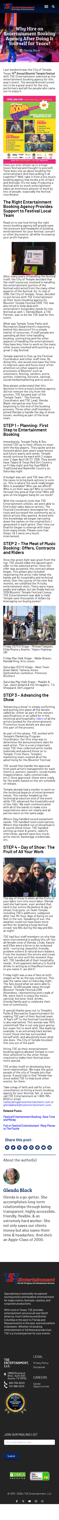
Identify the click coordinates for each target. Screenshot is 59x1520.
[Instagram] (36, 1501)
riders (40, 718)
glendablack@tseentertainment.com (27, 1105)
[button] (46, 6)
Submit (11, 1456)
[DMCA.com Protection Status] (18, 1479)
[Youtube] (29, 1501)
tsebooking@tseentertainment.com (26, 1102)
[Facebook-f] (17, 1501)
